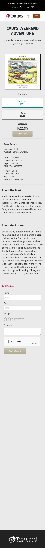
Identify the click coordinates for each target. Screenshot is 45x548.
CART (28, 7)
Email (6, 303)
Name (6, 293)
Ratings (7, 313)
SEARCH (15, 7)
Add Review (8, 286)
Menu (36, 16)
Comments (9, 325)
